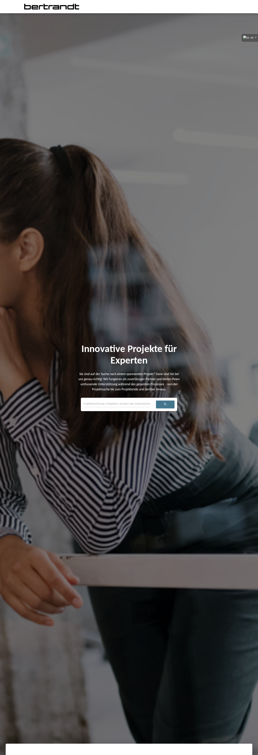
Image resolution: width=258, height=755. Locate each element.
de (252, 37)
